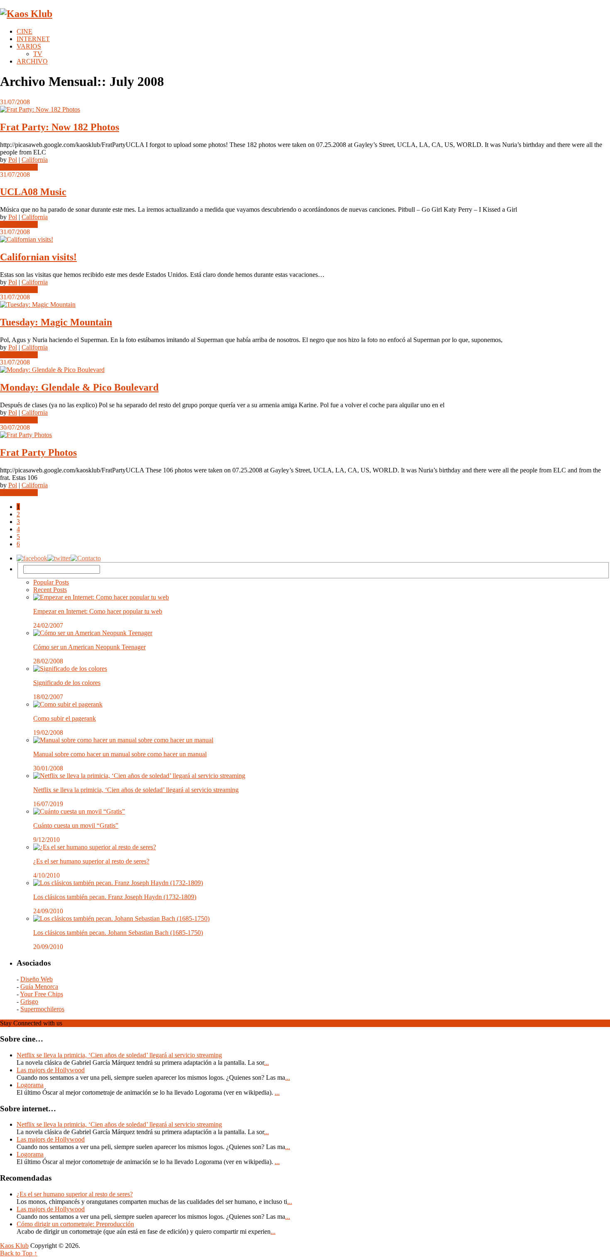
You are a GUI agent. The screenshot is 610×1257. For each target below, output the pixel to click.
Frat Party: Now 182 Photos (59, 127)
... (266, 1062)
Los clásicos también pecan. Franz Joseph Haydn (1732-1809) (114, 896)
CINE (24, 31)
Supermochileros (42, 1008)
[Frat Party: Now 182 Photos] (305, 109)
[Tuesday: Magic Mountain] (305, 304)
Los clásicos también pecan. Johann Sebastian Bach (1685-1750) (118, 932)
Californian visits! (38, 257)
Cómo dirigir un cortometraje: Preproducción (75, 1224)
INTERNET (33, 38)
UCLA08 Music (33, 191)
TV (37, 53)
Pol (12, 159)
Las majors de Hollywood (51, 1070)
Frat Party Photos (38, 452)
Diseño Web (36, 979)
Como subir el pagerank (64, 718)
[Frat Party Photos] (305, 435)
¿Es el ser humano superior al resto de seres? (91, 861)
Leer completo (19, 167)
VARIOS (29, 46)
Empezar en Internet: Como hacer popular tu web (97, 611)
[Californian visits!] (305, 239)
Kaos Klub (14, 1245)
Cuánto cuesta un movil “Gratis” (75, 825)
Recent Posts (50, 589)
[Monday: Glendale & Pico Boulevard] (305, 370)
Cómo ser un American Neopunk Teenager (89, 647)
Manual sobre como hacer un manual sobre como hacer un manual (120, 754)
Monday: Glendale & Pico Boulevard (79, 387)
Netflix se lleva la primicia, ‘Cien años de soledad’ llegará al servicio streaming (136, 789)
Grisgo (29, 1001)
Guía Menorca (39, 986)
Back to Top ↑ (18, 1253)
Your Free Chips (41, 994)
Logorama (30, 1084)
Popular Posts (51, 582)
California (35, 159)
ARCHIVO (32, 61)
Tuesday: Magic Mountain (56, 322)
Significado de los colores (66, 682)
